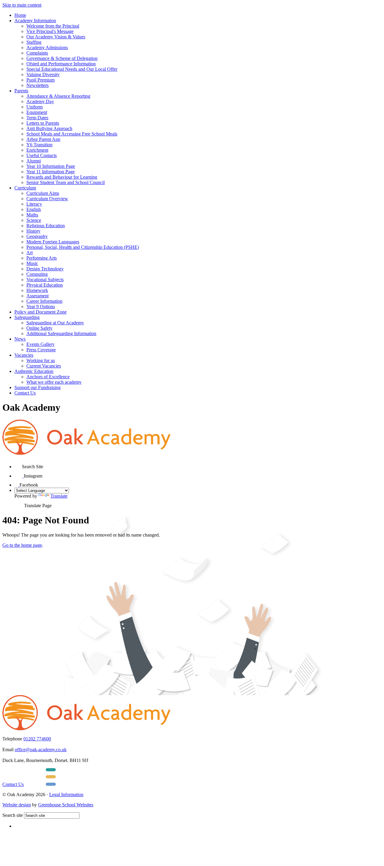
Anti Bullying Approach (49, 128)
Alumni (33, 160)
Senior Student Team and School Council (65, 182)
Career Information (44, 301)
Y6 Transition (39, 144)
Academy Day (40, 101)
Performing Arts (41, 257)
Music (32, 263)
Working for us (40, 360)
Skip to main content (21, 4)
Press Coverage (41, 349)
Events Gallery (40, 344)
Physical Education (44, 284)
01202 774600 (37, 738)
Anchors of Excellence (48, 376)
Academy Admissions (47, 47)
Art (29, 252)
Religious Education (45, 225)
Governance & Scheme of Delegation (62, 58)
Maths (32, 214)
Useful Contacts (41, 155)
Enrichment (37, 150)
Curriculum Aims (42, 193)
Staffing (33, 42)
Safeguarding (27, 317)
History (33, 231)
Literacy (34, 204)
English (33, 209)
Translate (59, 495)
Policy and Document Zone (40, 311)
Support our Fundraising (37, 387)
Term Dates (37, 117)
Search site (12, 815)
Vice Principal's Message (50, 31)
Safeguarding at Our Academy (55, 322)
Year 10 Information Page (50, 166)
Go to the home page (22, 545)
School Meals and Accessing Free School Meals (71, 133)
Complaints (37, 52)
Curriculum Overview (47, 198)
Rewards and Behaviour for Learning (61, 177)
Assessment (37, 295)
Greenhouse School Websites (65, 804)
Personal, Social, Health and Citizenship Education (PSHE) (82, 247)
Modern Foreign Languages (52, 241)
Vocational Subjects (45, 279)
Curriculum (25, 187)
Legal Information (66, 794)
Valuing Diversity (43, 74)
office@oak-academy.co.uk (41, 749)
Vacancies (23, 355)
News (20, 338)
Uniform (34, 106)
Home (20, 15)
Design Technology (45, 268)
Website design (16, 804)
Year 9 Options (40, 306)
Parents (21, 90)
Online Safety (39, 328)
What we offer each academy (54, 382)
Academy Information (35, 20)
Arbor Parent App (43, 139)
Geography (37, 236)
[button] (18, 464)
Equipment (36, 112)
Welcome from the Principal (52, 25)
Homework (37, 290)
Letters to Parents (42, 123)
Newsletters (37, 85)
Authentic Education (33, 371)
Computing (37, 274)
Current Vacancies (43, 365)
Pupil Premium (40, 79)
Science (33, 220)
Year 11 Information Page (50, 171)
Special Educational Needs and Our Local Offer (71, 69)
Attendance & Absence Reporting (58, 96)
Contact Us (25, 392)
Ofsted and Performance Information (61, 63)
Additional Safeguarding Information (61, 333)
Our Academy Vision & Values (55, 36)
